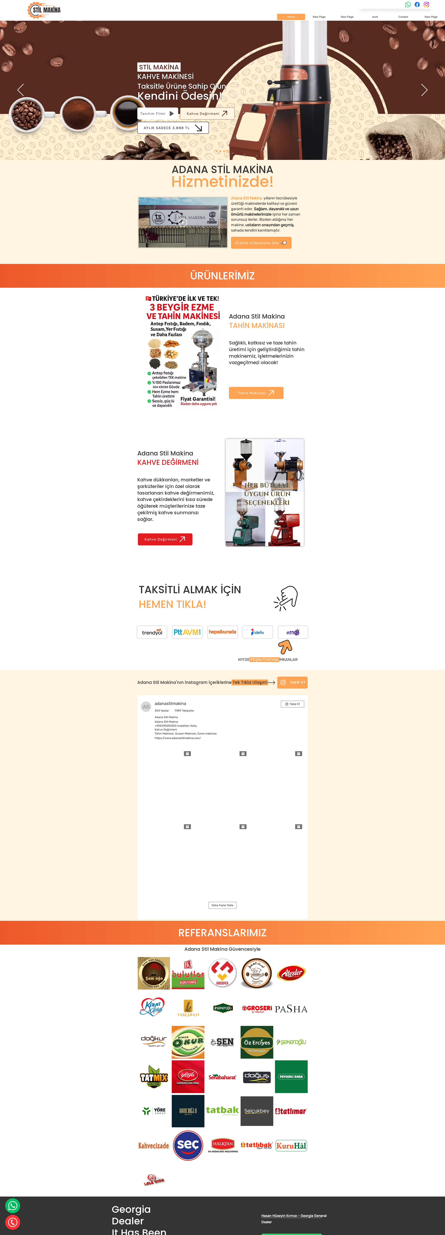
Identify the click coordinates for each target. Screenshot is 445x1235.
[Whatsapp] (407, 4)
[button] (261, 243)
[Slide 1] (217, 151)
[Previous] (20, 90)
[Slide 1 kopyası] (221, 151)
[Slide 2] (225, 151)
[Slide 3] (228, 151)
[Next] (424, 90)
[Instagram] (426, 4)
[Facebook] (417, 4)
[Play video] (183, 222)
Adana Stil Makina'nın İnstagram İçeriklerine (202, 682)
